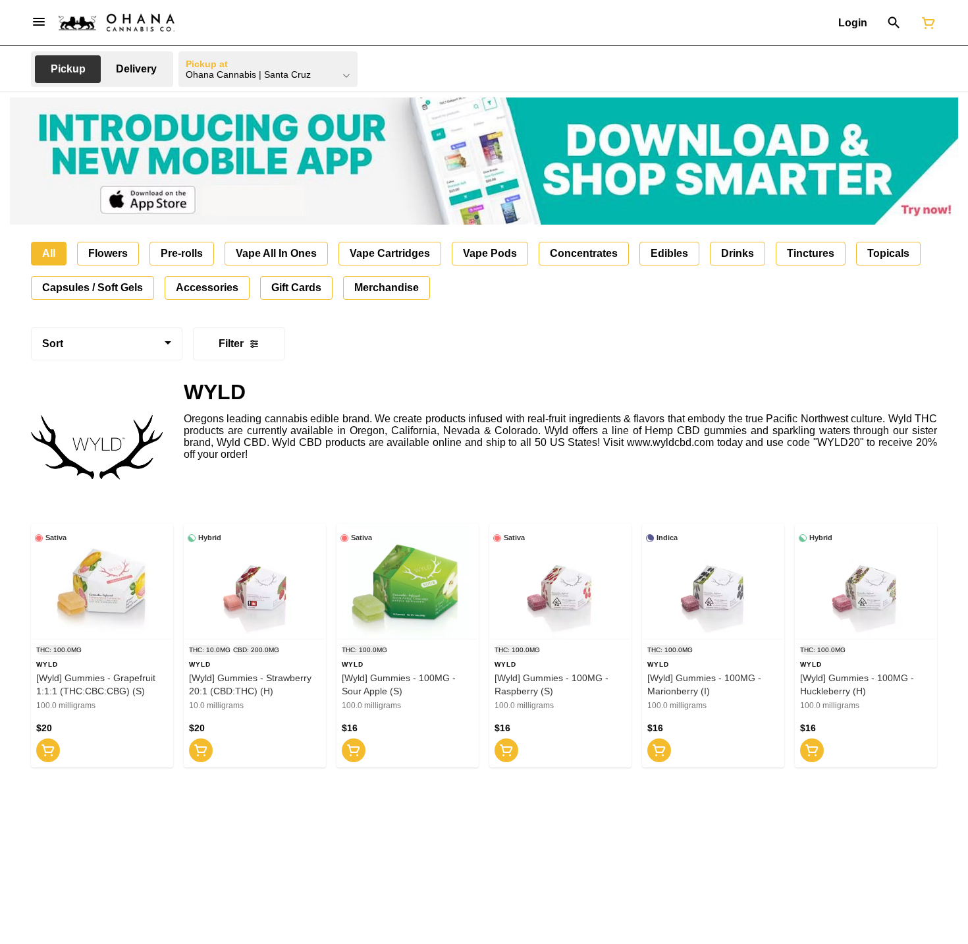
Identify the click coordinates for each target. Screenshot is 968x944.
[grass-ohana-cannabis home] (116, 23)
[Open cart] (926, 23)
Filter (231, 343)
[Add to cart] (48, 750)
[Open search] (894, 23)
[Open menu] (39, 22)
